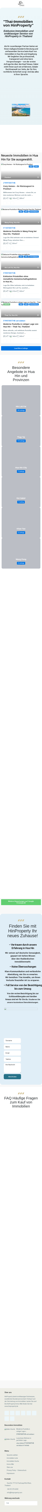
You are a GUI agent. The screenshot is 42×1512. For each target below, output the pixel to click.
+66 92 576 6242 (12, 1489)
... (32, 195)
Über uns (10, 1467)
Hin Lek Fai (9, 267)
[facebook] (7, 1413)
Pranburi (8, 177)
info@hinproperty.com (14, 1492)
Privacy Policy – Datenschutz (16, 1470)
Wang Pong (9, 222)
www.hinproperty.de (11, 1406)
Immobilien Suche (13, 1461)
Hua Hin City (21, 468)
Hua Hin (17, 222)
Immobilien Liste (12, 1458)
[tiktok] (18, 1413)
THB (7, 1503)
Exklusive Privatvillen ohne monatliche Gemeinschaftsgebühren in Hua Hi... (20, 279)
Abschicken (12, 1077)
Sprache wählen (12, 1455)
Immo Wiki (10, 1464)
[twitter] (23, 1413)
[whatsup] (12, 1413)
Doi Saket (21, 498)
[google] (28, 1413)
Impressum (11, 1473)
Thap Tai (8, 315)
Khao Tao (21, 529)
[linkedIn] (34, 1413)
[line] (12, 1418)
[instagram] (7, 1418)
